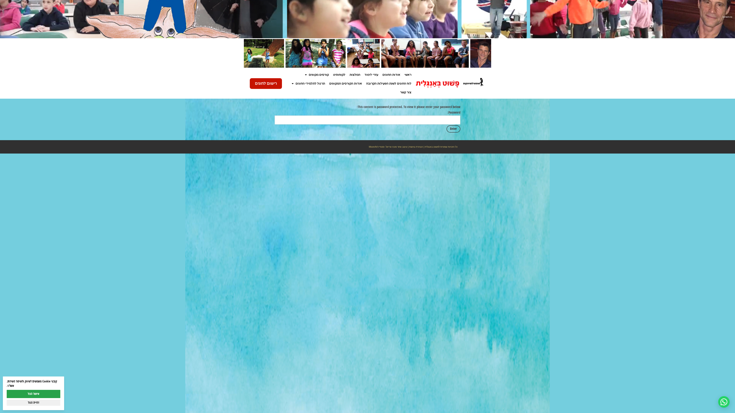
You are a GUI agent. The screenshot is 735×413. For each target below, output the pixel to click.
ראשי (407, 75)
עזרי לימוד (371, 75)
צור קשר (405, 92)
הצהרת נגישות (416, 147)
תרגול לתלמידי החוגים (310, 83)
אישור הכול (33, 394)
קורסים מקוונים (319, 75)
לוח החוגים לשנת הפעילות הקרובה (388, 83)
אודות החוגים (391, 75)
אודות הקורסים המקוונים (345, 83)
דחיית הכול (33, 403)
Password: (454, 113)
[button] (662, 366)
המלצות (355, 75)
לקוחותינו (339, 75)
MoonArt (373, 147)
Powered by (652, 389)
